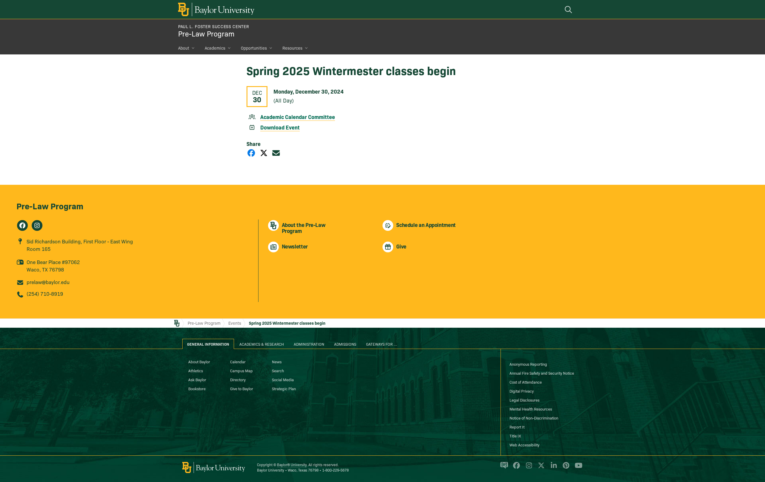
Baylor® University (292, 464)
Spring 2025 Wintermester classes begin (287, 323)
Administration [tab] (309, 344)
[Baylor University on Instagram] (528, 468)
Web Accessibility (524, 444)
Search (278, 370)
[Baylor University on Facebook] (515, 468)
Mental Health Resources (531, 408)
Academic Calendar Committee (297, 116)
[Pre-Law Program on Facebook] (22, 225)
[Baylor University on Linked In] (553, 468)
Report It (517, 426)
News (276, 361)
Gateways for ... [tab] (381, 344)
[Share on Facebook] (251, 152)
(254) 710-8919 (45, 293)
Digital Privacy (522, 390)
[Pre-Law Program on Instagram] (37, 225)
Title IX (515, 435)
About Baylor (199, 361)
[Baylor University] (215, 9)
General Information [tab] (208, 344)
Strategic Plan (284, 388)
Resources (292, 48)
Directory (238, 379)
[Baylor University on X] (540, 468)
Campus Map (241, 370)
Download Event (280, 127)
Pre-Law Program (206, 33)
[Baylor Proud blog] (503, 468)
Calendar (238, 361)
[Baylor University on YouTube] (577, 468)
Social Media (283, 379)
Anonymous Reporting (528, 364)
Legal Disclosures (524, 399)
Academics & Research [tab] (261, 344)
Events (234, 323)
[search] (569, 9)
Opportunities (254, 48)
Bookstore (197, 388)
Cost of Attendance (526, 382)
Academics (215, 48)
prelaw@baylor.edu (48, 281)
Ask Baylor (197, 379)
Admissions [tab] (345, 344)
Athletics (195, 370)
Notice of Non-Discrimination (534, 417)
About (183, 48)
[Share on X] (264, 152)
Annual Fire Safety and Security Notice (542, 373)
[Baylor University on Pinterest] (565, 468)
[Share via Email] (276, 152)
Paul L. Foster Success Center (213, 26)
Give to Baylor (241, 388)
